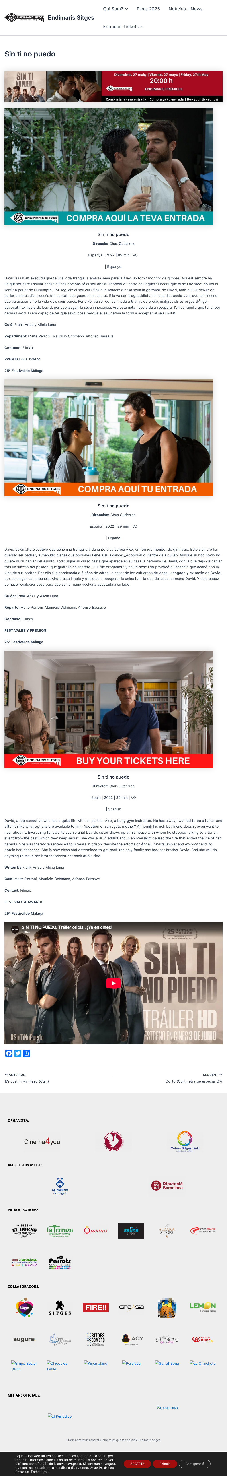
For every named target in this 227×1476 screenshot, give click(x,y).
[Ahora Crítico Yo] (131, 1339)
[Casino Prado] (113, 1141)
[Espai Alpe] (24, 1262)
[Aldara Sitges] (167, 1230)
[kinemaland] (95, 1371)
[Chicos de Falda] (59, 1371)
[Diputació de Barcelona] (167, 1186)
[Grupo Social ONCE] (24, 1371)
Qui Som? (113, 9)
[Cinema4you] (42, 1141)
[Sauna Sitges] (131, 1230)
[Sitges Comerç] (95, 1339)
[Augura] (24, 1339)
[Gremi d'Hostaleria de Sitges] (59, 1339)
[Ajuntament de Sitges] (60, 1186)
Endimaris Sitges (71, 17)
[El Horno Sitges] (24, 1230)
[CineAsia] (131, 1307)
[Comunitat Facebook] (59, 1230)
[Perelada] (131, 1371)
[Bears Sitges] (167, 1307)
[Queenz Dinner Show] (95, 1230)
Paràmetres (40, 1472)
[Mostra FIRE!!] (95, 1307)
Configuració (195, 1464)
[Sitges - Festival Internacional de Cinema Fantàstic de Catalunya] (59, 1307)
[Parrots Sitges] (59, 1262)
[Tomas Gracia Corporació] (202, 1230)
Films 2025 (148, 9)
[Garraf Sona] (167, 1371)
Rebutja (164, 1464)
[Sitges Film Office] (167, 1339)
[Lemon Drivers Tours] (202, 1307)
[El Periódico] (60, 1416)
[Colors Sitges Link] (185, 1141)
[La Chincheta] (202, 1371)
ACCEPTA (137, 1464)
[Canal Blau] (167, 1416)
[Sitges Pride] (24, 1307)
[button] (125, 9)
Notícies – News (185, 9)
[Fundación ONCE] (202, 1339)
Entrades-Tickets (121, 26)
